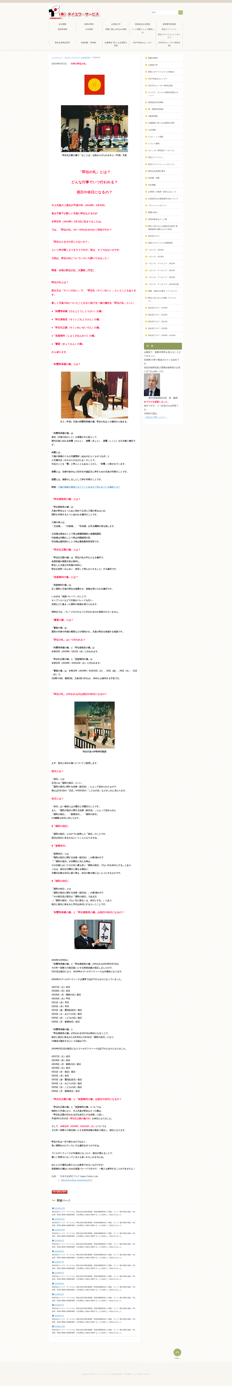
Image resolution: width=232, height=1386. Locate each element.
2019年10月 (60, 1230)
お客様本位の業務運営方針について (163, 199)
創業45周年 (89, 24)
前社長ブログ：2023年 (158, 308)
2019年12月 (60, 1208)
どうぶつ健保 (154, 143)
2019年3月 (59, 1294)
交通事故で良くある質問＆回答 (116, 44)
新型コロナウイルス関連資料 (160, 243)
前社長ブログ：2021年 (158, 321)
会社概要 (62, 24)
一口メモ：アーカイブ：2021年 (161, 270)
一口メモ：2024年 (156, 250)
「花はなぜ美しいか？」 (156, 417)
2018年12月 (60, 1326)
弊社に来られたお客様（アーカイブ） (162, 299)
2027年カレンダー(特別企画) (169, 44)
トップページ (56, 57)
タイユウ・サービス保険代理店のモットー (163, 93)
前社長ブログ (154, 236)
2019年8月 (59, 1251)
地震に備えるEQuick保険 (115, 29)
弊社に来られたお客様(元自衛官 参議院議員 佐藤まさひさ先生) (163, 227)
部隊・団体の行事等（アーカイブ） (163, 291)
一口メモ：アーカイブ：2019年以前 (77, 57)
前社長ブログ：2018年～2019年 (162, 335)
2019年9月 (59, 1240)
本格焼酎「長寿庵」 (89, 42)
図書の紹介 (153, 212)
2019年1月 (59, 1316)
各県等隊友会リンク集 (157, 219)
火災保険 (89, 29)
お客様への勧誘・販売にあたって (162, 192)
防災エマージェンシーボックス (169, 35)
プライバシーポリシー (157, 205)
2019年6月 (59, 1273)
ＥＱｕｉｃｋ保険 (155, 137)
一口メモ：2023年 (156, 257)
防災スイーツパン (169, 29)
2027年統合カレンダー (142, 42)
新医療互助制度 (169, 24)
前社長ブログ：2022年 (158, 315)
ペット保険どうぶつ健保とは (142, 30)
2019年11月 (60, 1219)
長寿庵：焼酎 (154, 178)
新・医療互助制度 (155, 109)
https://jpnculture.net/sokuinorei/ (76, 1180)
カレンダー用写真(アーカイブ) (161, 150)
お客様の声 (116, 24)
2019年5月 (59, 1283)
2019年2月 (59, 1305)
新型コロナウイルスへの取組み (161, 72)
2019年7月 (59, 1262)
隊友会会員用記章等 (156, 171)
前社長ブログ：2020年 (158, 328)
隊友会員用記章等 (62, 42)
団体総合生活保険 (142, 24)
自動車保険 (62, 29)
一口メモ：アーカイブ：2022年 (161, 263)
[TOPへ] (177, 1352)
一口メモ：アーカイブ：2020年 (161, 277)
